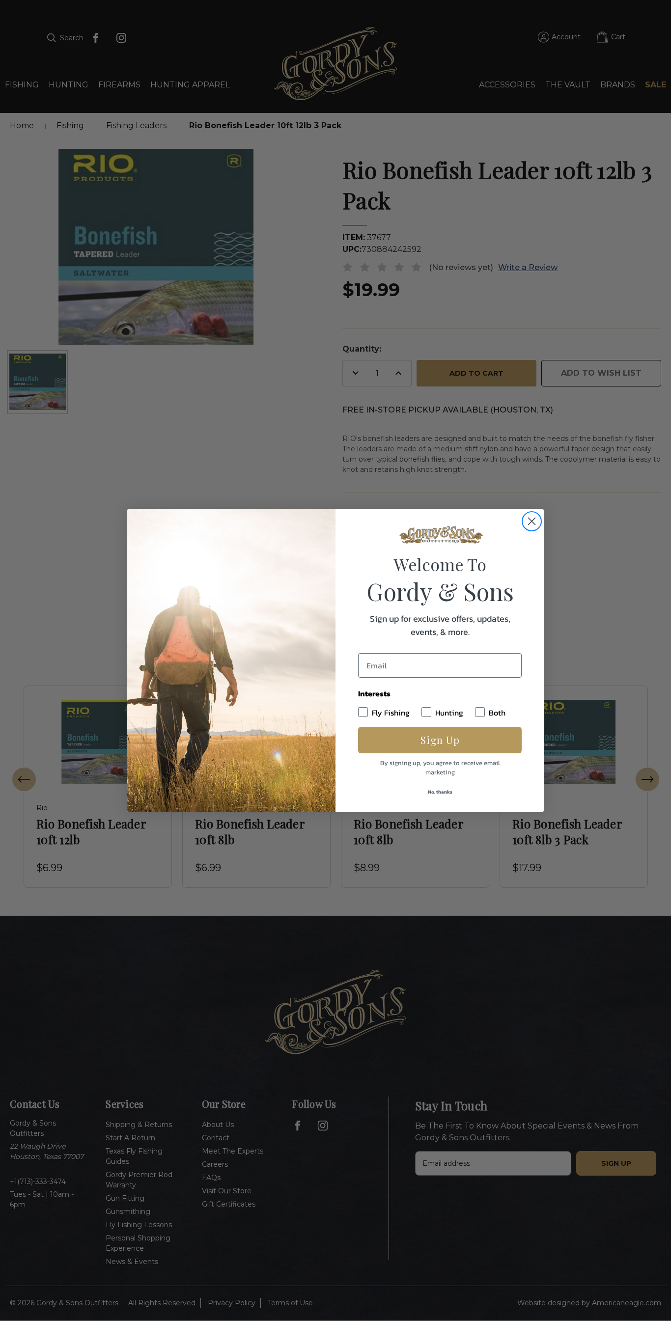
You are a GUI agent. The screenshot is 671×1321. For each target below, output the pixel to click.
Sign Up (440, 739)
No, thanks (440, 792)
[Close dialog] (531, 521)
